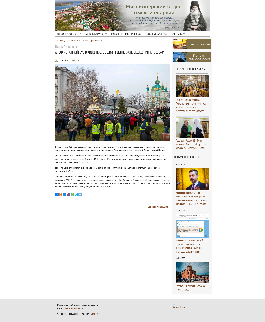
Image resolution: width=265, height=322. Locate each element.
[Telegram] (80, 194)
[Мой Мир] (64, 194)
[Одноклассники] (60, 194)
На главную (61, 40)
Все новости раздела (158, 206)
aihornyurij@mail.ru (74, 308)
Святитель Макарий (95, 33)
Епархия (94, 313)
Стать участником (132, 33)
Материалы (177, 33)
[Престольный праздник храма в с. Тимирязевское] (192, 272)
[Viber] (68, 194)
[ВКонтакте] (57, 194)
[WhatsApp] (72, 194)
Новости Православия (91, 40)
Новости (115, 33)
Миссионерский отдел (68, 33)
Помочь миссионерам (156, 33)
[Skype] (76, 194)
